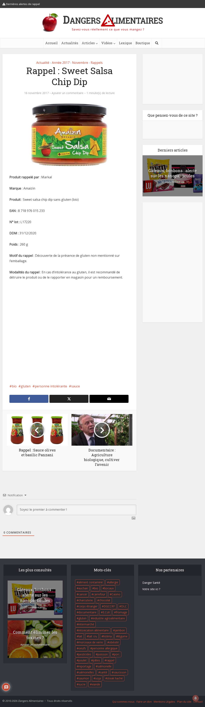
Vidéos (106, 43)
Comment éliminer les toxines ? (35, 635)
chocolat (104, 600)
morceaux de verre (90, 642)
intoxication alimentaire (93, 630)
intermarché (86, 624)
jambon (120, 630)
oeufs (82, 648)
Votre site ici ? (151, 589)
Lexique (125, 43)
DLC (124, 606)
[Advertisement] (69, 337)
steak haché (115, 678)
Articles (88, 43)
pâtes (96, 660)
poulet (82, 660)
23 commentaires (35, 607)
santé (103, 672)
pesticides (84, 654)
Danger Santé (151, 583)
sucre (81, 684)
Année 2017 (60, 62)
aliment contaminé (90, 582)
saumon (83, 678)
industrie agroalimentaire (109, 618)
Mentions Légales (164, 701)
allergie (113, 582)
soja (98, 678)
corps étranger (87, 606)
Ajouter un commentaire (67, 93)
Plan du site (184, 701)
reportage (84, 666)
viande (96, 684)
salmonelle (104, 666)
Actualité (42, 62)
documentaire (87, 612)
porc (117, 654)
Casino (116, 594)
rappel (110, 660)
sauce (75, 386)
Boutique (143, 43)
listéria (107, 636)
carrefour (99, 594)
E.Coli (106, 612)
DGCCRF (109, 606)
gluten (26, 386)
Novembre (80, 62)
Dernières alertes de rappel (22, 4)
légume (123, 636)
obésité (114, 642)
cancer (82, 594)
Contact (198, 701)
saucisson (120, 672)
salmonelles (86, 672)
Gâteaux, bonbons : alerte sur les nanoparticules (172, 173)
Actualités (69, 43)
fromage (121, 612)
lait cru (92, 636)
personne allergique (105, 648)
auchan (83, 588)
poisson (102, 654)
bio (14, 386)
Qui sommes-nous (123, 701)
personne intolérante (51, 386)
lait (80, 636)
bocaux (109, 588)
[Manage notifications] (195, 698)
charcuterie (85, 600)
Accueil (51, 43)
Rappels (97, 62)
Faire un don (144, 701)
